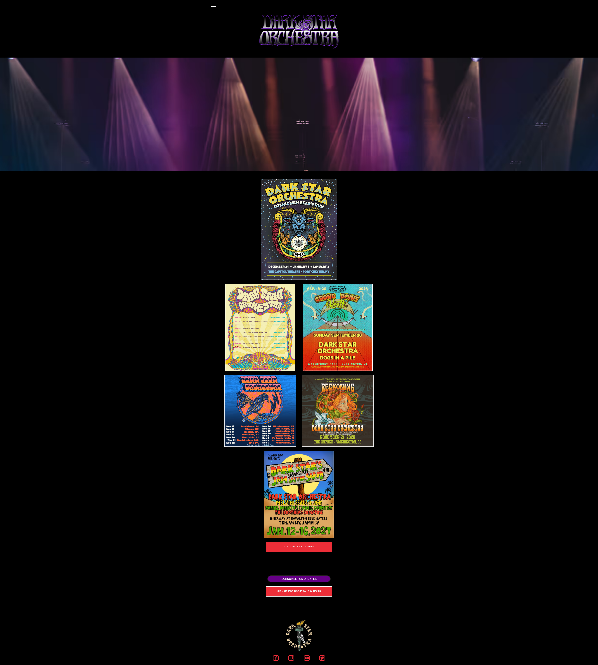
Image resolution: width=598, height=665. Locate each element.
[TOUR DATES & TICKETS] (299, 547)
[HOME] (299, 229)
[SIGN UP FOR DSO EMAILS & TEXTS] (299, 591)
